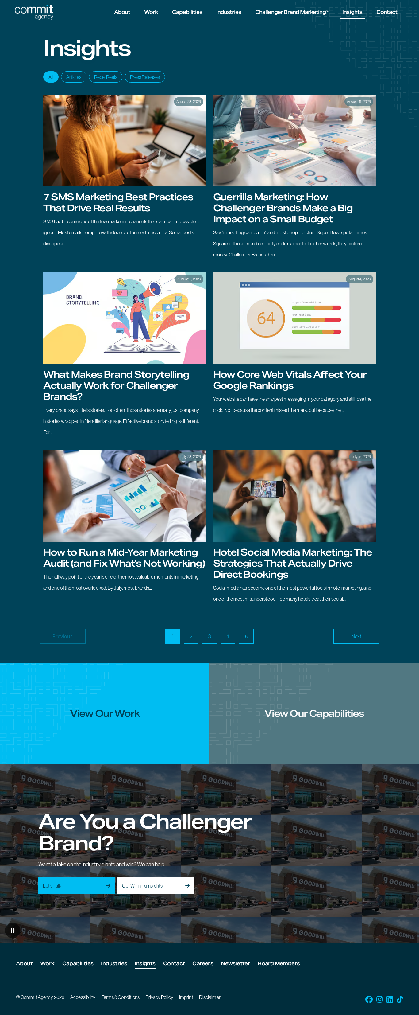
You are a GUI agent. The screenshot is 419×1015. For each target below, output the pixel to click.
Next (356, 636)
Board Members (279, 963)
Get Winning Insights (142, 885)
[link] (124, 180)
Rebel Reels (105, 77)
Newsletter (235, 963)
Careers (202, 963)
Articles (73, 77)
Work (151, 12)
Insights (352, 12)
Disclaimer (210, 997)
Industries (228, 12)
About (122, 12)
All (50, 77)
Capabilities (187, 12)
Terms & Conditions (121, 997)
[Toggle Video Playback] (12, 930)
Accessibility (82, 997)
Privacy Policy (159, 997)
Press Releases (145, 77)
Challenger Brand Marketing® (291, 12)
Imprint (186, 997)
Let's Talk (52, 885)
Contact (386, 12)
